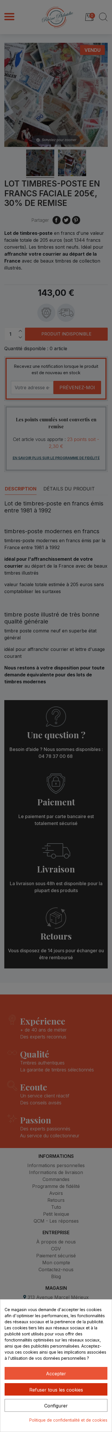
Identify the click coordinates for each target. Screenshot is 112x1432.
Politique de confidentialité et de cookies (68, 1420)
